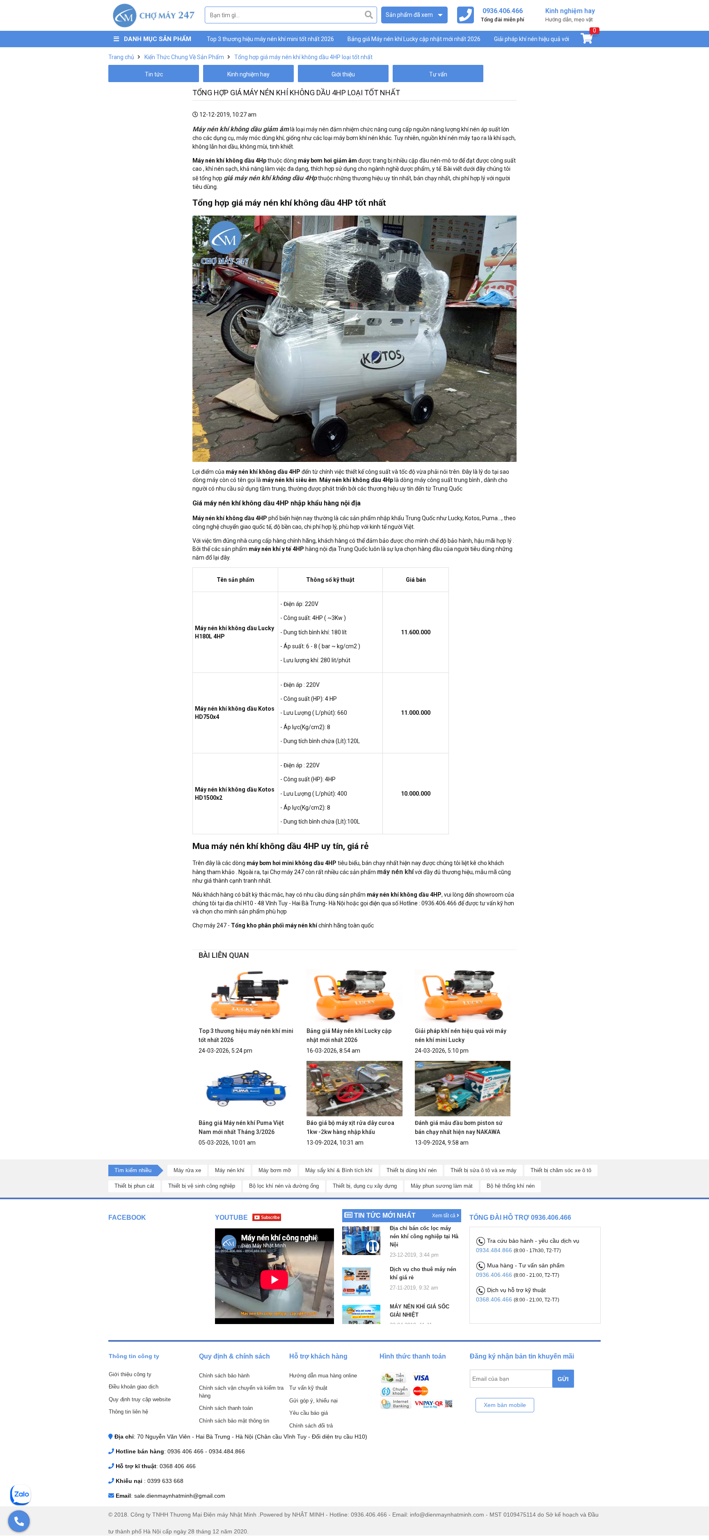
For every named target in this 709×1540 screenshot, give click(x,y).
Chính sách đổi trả (311, 1426)
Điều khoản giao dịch (133, 1387)
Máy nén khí (230, 1170)
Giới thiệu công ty (130, 1374)
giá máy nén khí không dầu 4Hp (270, 178)
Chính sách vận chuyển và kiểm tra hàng (241, 1392)
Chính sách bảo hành (224, 1375)
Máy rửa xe (187, 1170)
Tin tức (154, 74)
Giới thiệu (343, 74)
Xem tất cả (444, 1216)
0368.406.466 (495, 1299)
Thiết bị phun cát (134, 1186)
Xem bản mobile (505, 1405)
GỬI (563, 1379)
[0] (586, 40)
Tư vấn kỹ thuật (308, 1388)
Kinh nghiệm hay (248, 74)
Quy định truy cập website (140, 1399)
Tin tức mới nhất (385, 1215)
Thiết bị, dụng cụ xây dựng (365, 1186)
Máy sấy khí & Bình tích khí (339, 1170)
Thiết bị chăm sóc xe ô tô (561, 1170)
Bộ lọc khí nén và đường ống (284, 1186)
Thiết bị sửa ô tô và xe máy (484, 1170)
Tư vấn (438, 74)
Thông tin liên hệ (128, 1412)
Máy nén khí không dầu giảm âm (240, 129)
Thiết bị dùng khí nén (412, 1170)
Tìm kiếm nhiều (132, 1170)
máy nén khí (395, 872)
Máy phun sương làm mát (442, 1186)
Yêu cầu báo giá (308, 1413)
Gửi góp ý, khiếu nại (313, 1401)
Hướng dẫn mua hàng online (323, 1375)
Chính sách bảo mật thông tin (234, 1421)
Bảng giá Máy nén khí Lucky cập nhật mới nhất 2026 (414, 39)
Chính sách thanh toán (226, 1408)
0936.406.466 (495, 1274)
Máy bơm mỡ (274, 1170)
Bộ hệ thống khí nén (511, 1186)
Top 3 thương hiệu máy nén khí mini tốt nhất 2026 (270, 39)
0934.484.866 (495, 1250)
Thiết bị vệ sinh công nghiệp (201, 1186)
